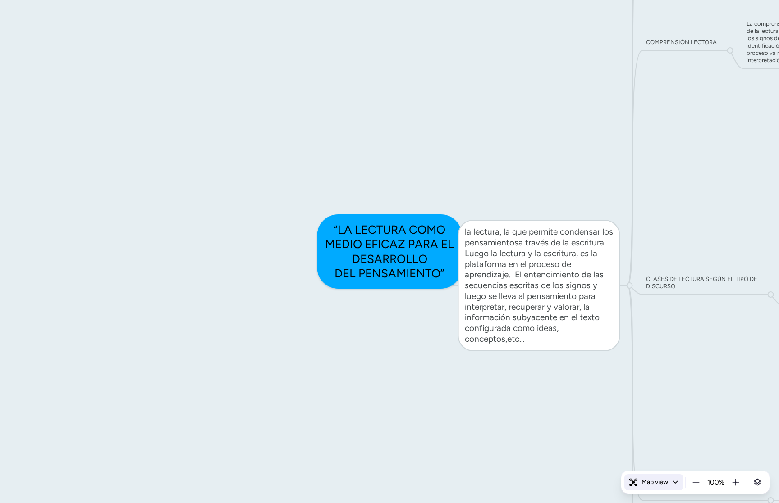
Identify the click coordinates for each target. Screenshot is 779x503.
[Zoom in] (736, 482)
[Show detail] (757, 482)
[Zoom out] (696, 482)
